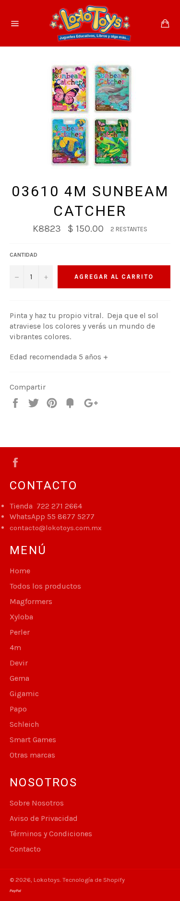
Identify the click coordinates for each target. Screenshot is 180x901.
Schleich (24, 724)
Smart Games (33, 739)
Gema (19, 678)
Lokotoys (47, 879)
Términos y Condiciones (51, 833)
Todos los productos (45, 586)
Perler (20, 632)
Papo (18, 708)
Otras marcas (32, 754)
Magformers (31, 601)
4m (15, 647)
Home (20, 570)
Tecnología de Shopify (93, 879)
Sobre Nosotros (37, 802)
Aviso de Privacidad (44, 818)
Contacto (25, 849)
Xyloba (21, 616)
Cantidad (23, 254)
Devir (19, 662)
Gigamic (24, 693)
